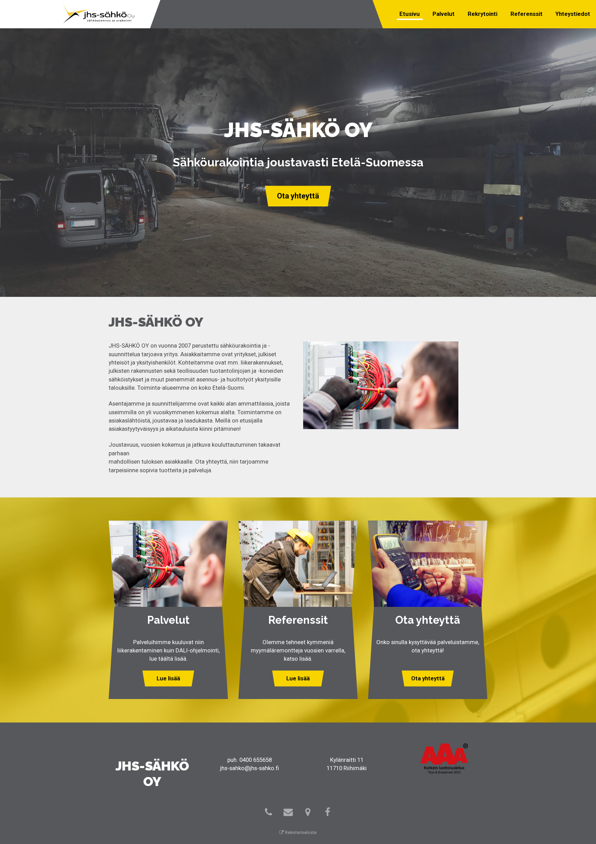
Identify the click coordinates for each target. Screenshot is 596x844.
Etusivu (409, 13)
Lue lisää (168, 678)
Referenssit (526, 13)
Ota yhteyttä (298, 196)
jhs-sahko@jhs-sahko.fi (249, 768)
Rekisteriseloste (300, 832)
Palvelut (444, 13)
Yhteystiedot (572, 13)
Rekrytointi (482, 13)
